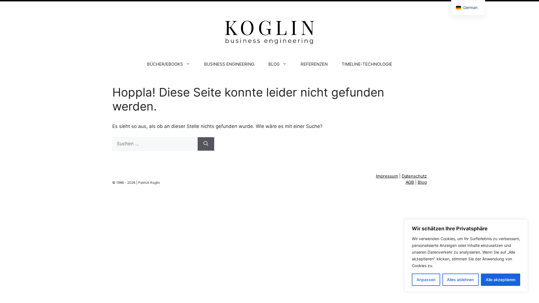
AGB (410, 182)
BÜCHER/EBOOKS (165, 64)
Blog (422, 182)
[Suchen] (206, 144)
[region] (466, 255)
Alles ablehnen (460, 279)
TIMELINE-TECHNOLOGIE (367, 64)
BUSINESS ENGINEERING (229, 64)
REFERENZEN (314, 64)
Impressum (387, 176)
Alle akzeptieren (500, 279)
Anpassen (426, 279)
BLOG (274, 64)
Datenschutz (414, 176)
